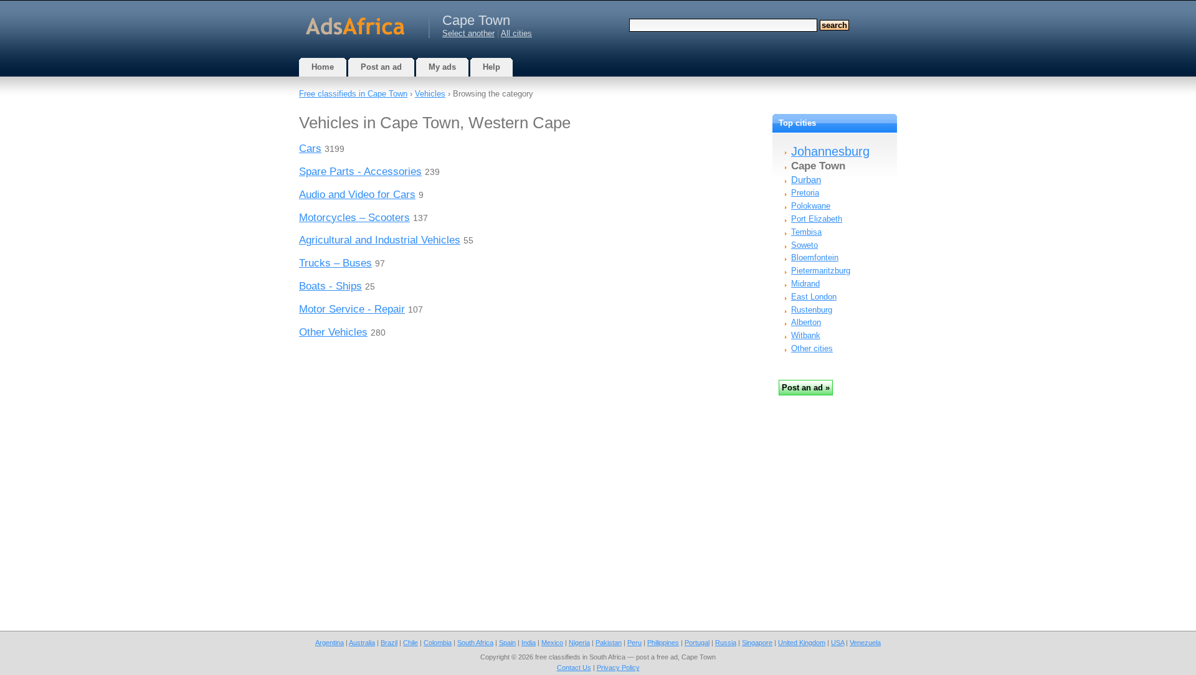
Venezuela (865, 642)
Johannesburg (830, 151)
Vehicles (430, 93)
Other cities (812, 348)
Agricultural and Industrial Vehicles (379, 240)
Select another (468, 33)
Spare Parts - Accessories (360, 171)
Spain (507, 642)
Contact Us (574, 667)
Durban (806, 179)
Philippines (663, 642)
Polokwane (810, 205)
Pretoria (805, 192)
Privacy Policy (618, 667)
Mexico (552, 642)
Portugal (697, 642)
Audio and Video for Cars (357, 195)
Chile (410, 642)
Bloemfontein (814, 257)
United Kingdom (801, 642)
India (528, 642)
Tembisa (806, 232)
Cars (310, 148)
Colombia (438, 642)
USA (837, 642)
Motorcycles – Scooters (354, 218)
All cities (516, 33)
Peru (634, 642)
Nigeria (579, 642)
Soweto (804, 245)
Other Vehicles (333, 332)
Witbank (805, 335)
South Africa (475, 642)
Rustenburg (811, 309)
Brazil (389, 642)
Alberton (806, 322)
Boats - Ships (330, 286)
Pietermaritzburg (820, 270)
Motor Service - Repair (352, 309)
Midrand (805, 283)
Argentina (329, 642)
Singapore (757, 642)
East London (814, 296)
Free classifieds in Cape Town (353, 93)
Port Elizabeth (816, 219)
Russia (725, 642)
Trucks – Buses (335, 263)
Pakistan (609, 642)
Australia (362, 642)
